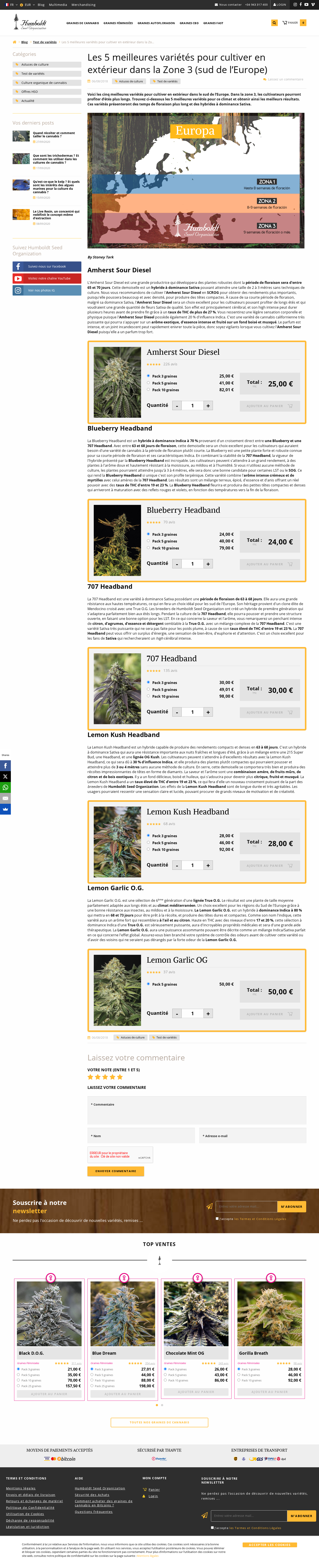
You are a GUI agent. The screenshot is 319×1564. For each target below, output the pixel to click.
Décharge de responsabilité (30, 1520)
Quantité (157, 405)
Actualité (27, 101)
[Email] (5, 798)
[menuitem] (82, 23)
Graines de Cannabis (82, 23)
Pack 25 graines (31, 1386)
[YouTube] (306, 5)
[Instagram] (295, 5)
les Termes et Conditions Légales (260, 1219)
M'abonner (292, 1207)
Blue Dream (104, 1353)
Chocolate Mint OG (185, 1353)
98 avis (298, 1363)
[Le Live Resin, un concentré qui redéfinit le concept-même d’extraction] (21, 214)
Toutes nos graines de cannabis (159, 1422)
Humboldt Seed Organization (100, 1488)
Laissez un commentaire (285, 79)
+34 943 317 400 (256, 5)
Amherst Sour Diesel (183, 352)
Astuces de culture (131, 81)
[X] (5, 776)
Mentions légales (21, 1488)
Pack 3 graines (164, 376)
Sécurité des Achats (92, 1495)
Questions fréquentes (94, 1512)
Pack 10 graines (165, 390)
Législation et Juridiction (27, 1527)
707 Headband (172, 658)
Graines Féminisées (118, 23)
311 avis (77, 1363)
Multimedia (58, 5)
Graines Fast (213, 23)
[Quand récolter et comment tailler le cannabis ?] (21, 136)
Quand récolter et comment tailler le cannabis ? (54, 134)
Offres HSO (29, 92)
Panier (154, 1489)
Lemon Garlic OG (177, 960)
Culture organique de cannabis (44, 83)
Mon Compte (155, 1478)
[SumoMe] (5, 809)
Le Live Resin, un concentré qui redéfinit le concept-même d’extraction (56, 214)
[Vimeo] (313, 5)
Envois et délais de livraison (31, 1495)
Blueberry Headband (183, 510)
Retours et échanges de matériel (34, 1501)
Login (281, 5)
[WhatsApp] (5, 787)
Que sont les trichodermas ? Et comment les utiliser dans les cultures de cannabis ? (56, 159)
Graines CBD (189, 23)
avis (170, 363)
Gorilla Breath (253, 1353)
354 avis (150, 1363)
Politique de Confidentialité (30, 1508)
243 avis (224, 1363)
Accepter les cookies (270, 1545)
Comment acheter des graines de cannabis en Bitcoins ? (104, 1503)
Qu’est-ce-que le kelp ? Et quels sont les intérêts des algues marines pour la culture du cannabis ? (56, 187)
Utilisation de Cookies (25, 1514)
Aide (79, 1478)
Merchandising (83, 5)
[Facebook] (300, 5)
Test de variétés (167, 81)
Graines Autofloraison (156, 23)
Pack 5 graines (164, 383)
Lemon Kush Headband (188, 812)
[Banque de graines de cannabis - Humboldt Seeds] (30, 22)
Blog (41, 5)
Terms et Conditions (26, 1478)
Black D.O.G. (31, 1353)
